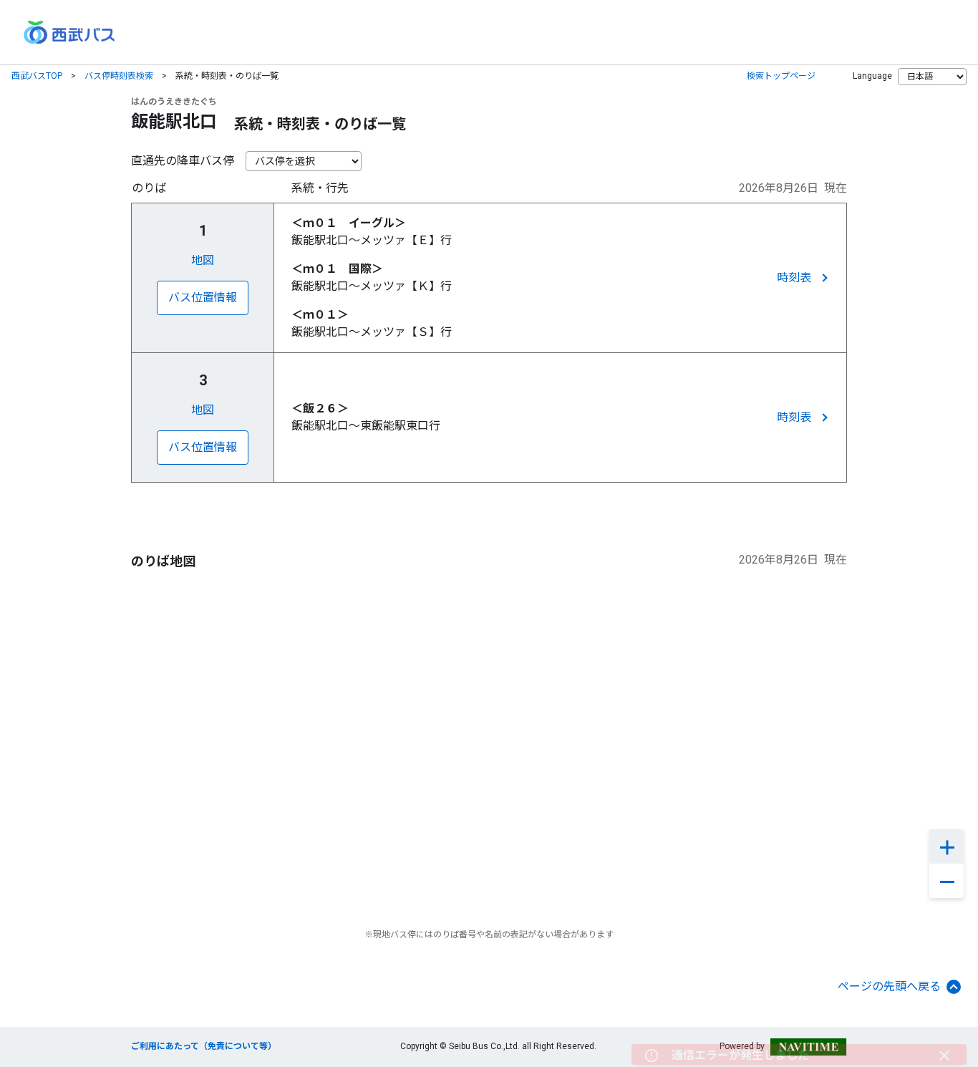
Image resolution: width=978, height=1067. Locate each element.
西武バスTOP (36, 76)
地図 (202, 260)
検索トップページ (781, 76)
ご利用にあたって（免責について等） (203, 1046)
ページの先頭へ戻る (889, 986)
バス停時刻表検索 (118, 76)
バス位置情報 (202, 297)
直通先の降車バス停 (182, 161)
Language (872, 76)
